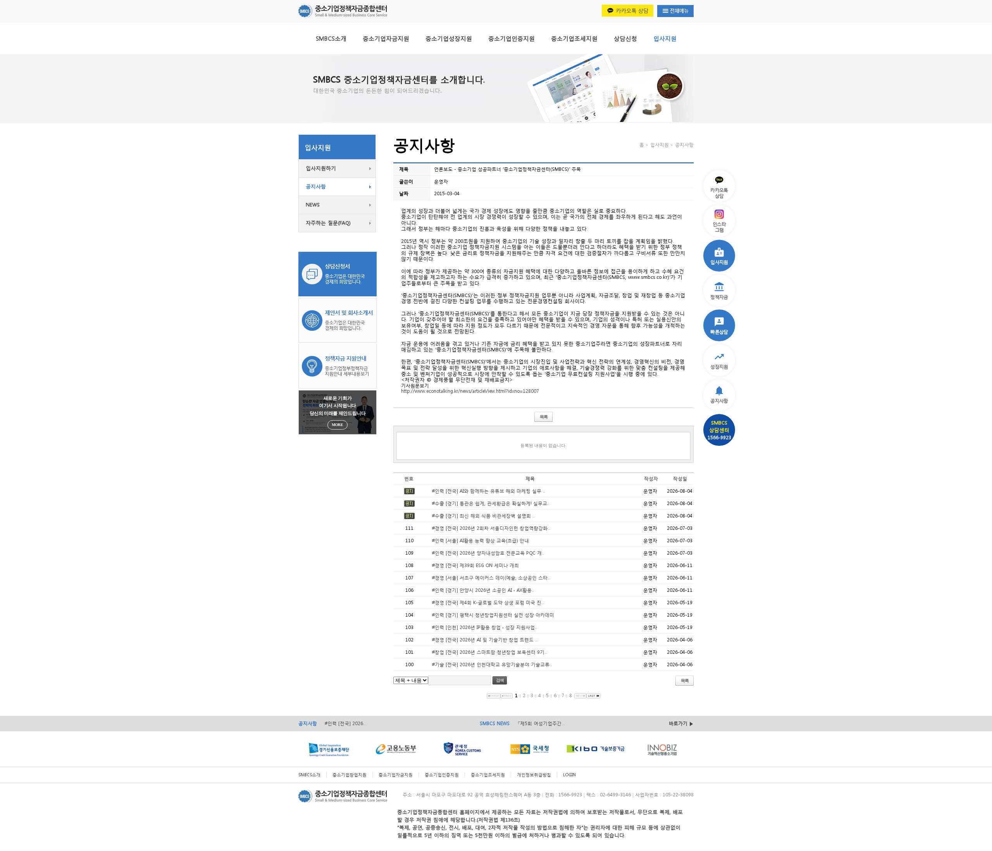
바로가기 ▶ (681, 723)
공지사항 (316, 186)
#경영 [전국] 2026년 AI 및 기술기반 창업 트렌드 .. (484, 640)
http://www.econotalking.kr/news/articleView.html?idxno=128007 (470, 391)
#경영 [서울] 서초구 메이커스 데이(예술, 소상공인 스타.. (491, 578)
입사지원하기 (321, 168)
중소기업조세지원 (574, 38)
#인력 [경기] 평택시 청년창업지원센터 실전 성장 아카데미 (493, 615)
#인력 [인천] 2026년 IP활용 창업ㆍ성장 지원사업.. (484, 627)
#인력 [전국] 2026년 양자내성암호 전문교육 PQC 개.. (488, 553)
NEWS (313, 204)
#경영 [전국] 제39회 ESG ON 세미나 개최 (475, 565)
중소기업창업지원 (349, 774)
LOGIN (569, 774)
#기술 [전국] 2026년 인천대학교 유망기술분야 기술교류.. (492, 664)
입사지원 (665, 38)
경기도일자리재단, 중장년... (546, 724)
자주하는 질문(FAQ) (328, 223)
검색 (500, 680)
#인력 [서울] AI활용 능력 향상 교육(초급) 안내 (480, 540)
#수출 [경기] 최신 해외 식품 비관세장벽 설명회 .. (483, 516)
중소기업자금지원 (386, 38)
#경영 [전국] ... (340, 724)
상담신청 (625, 38)
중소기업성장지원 (448, 38)
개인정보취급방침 (534, 774)
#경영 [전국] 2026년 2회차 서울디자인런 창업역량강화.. (491, 528)
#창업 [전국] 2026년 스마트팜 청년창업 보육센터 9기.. (489, 652)
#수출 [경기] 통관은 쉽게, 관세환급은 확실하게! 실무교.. (490, 503)
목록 (544, 416)
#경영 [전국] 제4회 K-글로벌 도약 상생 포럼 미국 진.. (488, 602)
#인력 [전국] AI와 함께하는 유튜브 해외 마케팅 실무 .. (488, 491)
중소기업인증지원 (511, 38)
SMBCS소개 (331, 38)
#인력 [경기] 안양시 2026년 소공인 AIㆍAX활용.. (483, 590)
